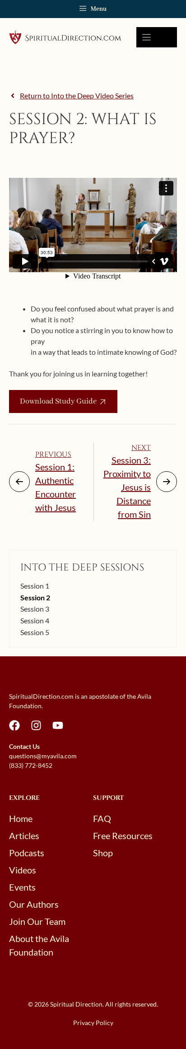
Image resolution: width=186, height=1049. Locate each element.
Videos (22, 869)
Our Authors (34, 904)
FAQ (102, 818)
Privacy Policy (93, 1022)
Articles (24, 835)
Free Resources (123, 835)
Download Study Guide (58, 401)
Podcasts (26, 852)
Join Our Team (37, 921)
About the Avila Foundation (39, 945)
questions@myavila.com (43, 756)
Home (21, 818)
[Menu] (156, 37)
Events (22, 887)
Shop (103, 852)
